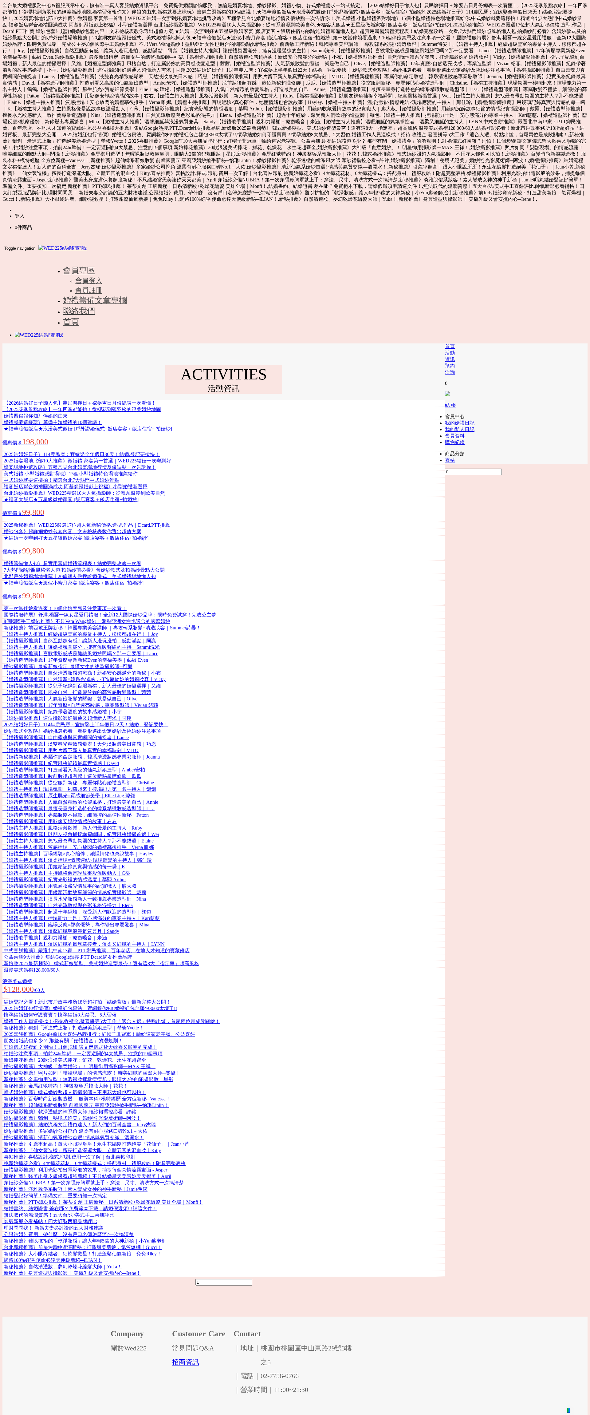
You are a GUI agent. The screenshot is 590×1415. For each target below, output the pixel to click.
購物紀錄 (455, 442)
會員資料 (455, 435)
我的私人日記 (459, 429)
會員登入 (88, 280)
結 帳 (450, 405)
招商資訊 (185, 1362)
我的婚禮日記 (459, 423)
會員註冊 (88, 290)
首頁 (450, 346)
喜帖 (450, 460)
